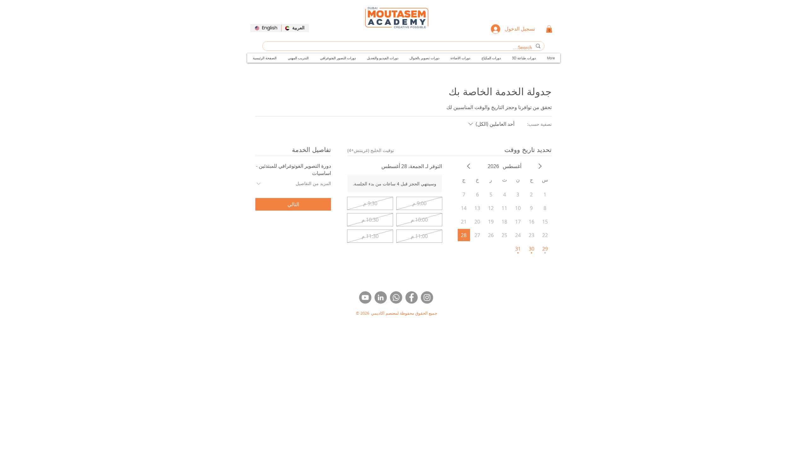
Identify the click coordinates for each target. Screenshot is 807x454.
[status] (370, 150)
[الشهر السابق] (540, 166)
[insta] (427, 297)
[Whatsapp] (396, 297)
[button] (549, 29)
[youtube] (365, 297)
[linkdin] (380, 297)
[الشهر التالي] (469, 166)
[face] (411, 297)
